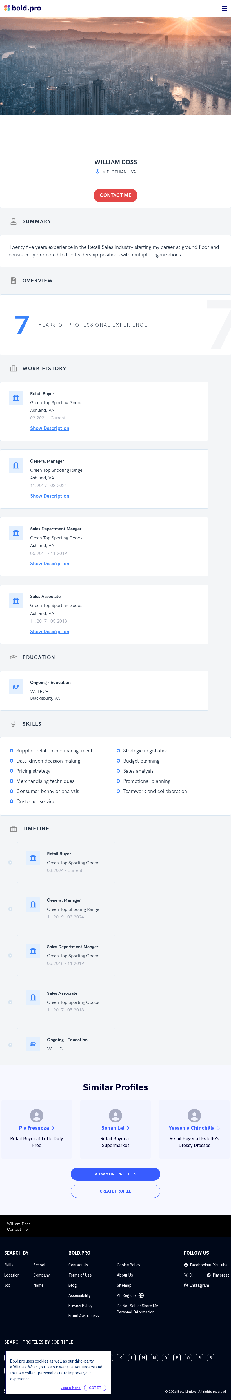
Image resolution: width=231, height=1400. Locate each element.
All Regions (127, 1295)
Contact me (116, 195)
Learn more (71, 1388)
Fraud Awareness (83, 1315)
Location (11, 1275)
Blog (72, 1285)
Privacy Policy (80, 1305)
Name (39, 1285)
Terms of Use (80, 1275)
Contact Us (78, 1265)
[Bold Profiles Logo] (22, 8)
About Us (125, 1275)
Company (42, 1275)
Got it (95, 1388)
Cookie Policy (128, 1265)
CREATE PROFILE (115, 1191)
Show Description (49, 428)
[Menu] (224, 9)
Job (7, 1285)
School (39, 1265)
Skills (9, 1265)
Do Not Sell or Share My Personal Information (137, 1309)
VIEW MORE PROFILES (115, 1174)
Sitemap (124, 1285)
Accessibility (79, 1295)
